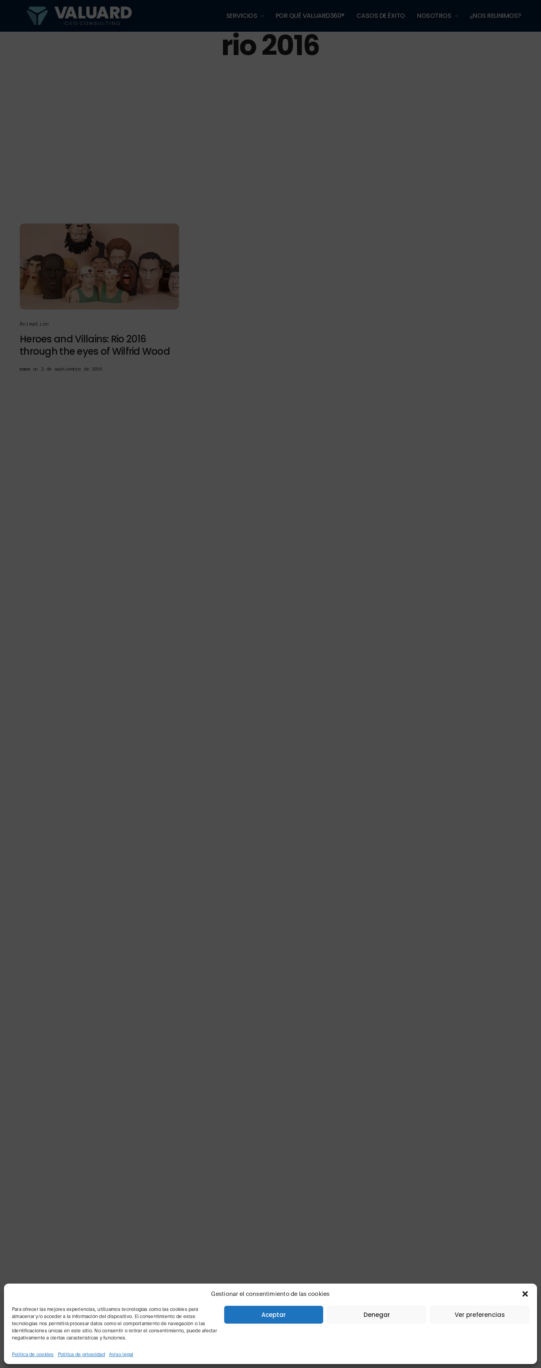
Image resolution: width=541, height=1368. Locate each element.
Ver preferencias (480, 1315)
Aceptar (273, 1315)
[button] (525, 1294)
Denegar (377, 1315)
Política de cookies (33, 1354)
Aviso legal (121, 1354)
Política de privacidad (81, 1354)
